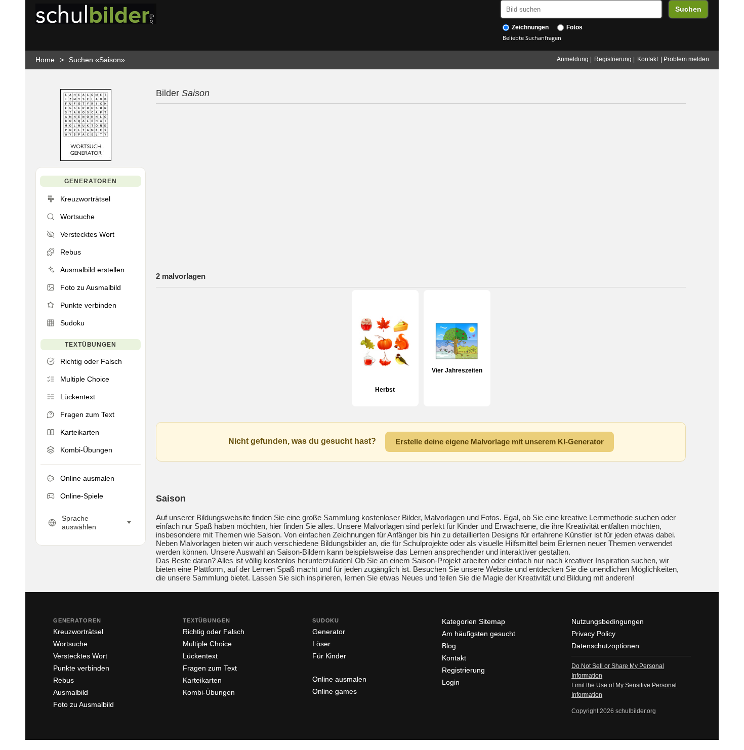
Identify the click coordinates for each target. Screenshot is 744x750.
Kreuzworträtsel (78, 632)
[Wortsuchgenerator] (86, 158)
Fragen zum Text (210, 668)
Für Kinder (329, 656)
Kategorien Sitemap (473, 621)
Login (451, 682)
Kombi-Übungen (209, 692)
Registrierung (613, 59)
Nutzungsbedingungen (607, 621)
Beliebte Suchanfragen (532, 37)
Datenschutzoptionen (605, 646)
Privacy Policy (593, 634)
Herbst (385, 389)
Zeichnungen (529, 27)
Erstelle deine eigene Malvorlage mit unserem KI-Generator (499, 441)
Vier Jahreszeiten (457, 370)
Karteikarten (202, 680)
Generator (328, 632)
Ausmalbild (70, 692)
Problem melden (686, 59)
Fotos (574, 27)
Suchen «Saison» (97, 60)
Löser (321, 644)
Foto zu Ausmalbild (83, 704)
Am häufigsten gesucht (478, 634)
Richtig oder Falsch (213, 632)
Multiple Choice (207, 644)
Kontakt (647, 59)
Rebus (63, 680)
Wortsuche (70, 644)
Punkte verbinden (81, 668)
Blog (449, 646)
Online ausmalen (339, 679)
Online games (334, 691)
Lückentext (200, 656)
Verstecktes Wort (80, 656)
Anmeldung (573, 59)
